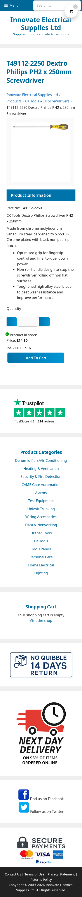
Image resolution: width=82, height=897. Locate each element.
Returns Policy (41, 879)
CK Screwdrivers (56, 101)
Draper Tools (41, 533)
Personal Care (41, 557)
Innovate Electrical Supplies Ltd (41, 23)
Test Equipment (41, 500)
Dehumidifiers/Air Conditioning (41, 460)
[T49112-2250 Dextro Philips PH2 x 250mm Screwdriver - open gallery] (40, 180)
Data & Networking (41, 524)
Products (14, 101)
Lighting (41, 573)
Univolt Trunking (41, 508)
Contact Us (13, 874)
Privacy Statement (61, 874)
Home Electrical (41, 565)
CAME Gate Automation (41, 484)
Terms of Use (34, 874)
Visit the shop (41, 620)
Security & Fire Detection (41, 476)
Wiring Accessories (41, 516)
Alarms (41, 492)
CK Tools (32, 101)
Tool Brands (41, 549)
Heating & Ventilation (41, 468)
